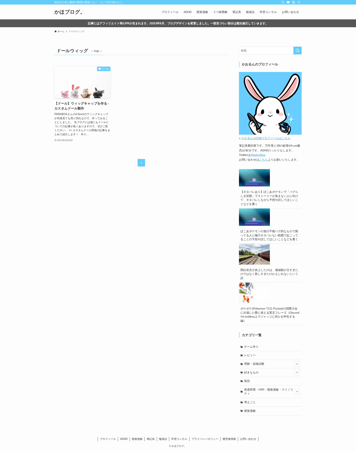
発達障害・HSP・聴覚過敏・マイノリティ (268, 391)
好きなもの (251, 372)
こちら (263, 159)
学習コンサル (179, 438)
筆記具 (151, 438)
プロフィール (108, 438)
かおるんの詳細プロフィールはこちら (265, 138)
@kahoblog (258, 155)
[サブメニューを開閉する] (297, 364)
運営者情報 (229, 438)
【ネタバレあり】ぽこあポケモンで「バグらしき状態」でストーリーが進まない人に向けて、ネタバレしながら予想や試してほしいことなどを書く (269, 198)
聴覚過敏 (250, 410)
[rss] (293, 2)
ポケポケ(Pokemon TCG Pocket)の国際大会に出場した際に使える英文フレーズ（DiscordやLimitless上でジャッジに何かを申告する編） (269, 314)
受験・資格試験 (254, 363)
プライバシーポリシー (205, 438)
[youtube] (288, 2)
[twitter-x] (283, 2)
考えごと (250, 402)
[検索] (299, 2)
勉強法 (163, 438)
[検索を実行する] (297, 50)
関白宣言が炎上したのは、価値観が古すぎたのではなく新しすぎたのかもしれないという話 (269, 274)
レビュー (250, 355)
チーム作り (251, 346)
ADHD (124, 438)
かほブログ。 (69, 11)
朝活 (247, 381)
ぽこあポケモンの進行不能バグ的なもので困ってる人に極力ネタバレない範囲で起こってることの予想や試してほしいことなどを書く (269, 235)
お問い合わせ (248, 438)
